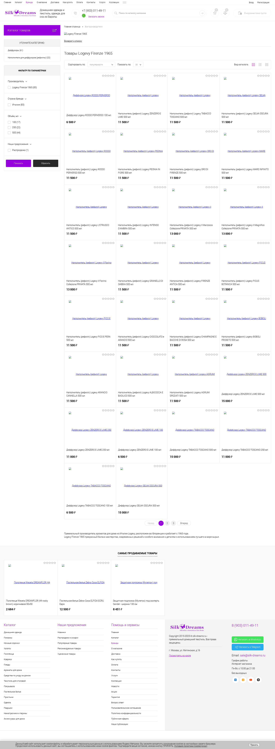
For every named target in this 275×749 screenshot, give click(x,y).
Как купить (68, 2)
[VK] (235, 680)
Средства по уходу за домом (17, 675)
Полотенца (9, 654)
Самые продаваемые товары (137, 553)
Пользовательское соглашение (126, 708)
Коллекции (114, 2)
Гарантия (115, 697)
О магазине (42, 2)
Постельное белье (12, 692)
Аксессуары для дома (14, 719)
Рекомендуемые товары (69, 648)
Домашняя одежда (13, 632)
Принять (254, 745)
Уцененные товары (67, 654)
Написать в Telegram (249, 647)
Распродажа (20, 150)
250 (16, 127)
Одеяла (7, 702)
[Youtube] (251, 680)
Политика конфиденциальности (126, 713)
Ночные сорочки (12, 643)
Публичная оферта (120, 719)
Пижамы (8, 638)
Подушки (8, 708)
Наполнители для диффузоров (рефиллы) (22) (29, 57)
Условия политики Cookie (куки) (190, 746)
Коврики (8, 659)
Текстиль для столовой (15, 681)
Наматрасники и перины (15, 713)
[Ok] (243, 680)
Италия (18, 104)
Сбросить (45, 163)
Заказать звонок (96, 16)
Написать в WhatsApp (249, 639)
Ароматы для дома (13, 670)
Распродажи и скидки (68, 638)
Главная (7, 2)
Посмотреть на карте (180, 655)
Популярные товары (67, 643)
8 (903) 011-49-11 (245, 625)
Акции (114, 692)
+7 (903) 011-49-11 (94, 10)
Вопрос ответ (117, 702)
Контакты (91, 2)
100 (16, 122)
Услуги (102, 2)
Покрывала (9, 686)
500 (16, 132)
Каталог (18, 2)
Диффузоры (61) (15, 50)
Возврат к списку (73, 41)
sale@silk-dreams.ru (252, 655)
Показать (18, 163)
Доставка (55, 2)
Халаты (7, 648)
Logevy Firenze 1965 (24, 87)
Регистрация (263, 2)
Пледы (7, 665)
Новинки (62, 632)
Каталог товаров (19, 30)
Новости (115, 686)
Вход (251, 2)
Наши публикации (119, 724)
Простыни (8, 697)
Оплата (79, 2)
